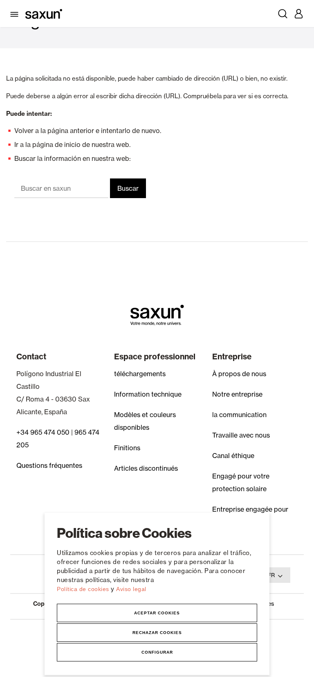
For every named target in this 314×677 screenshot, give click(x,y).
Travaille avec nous (241, 435)
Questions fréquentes (49, 465)
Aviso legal (131, 589)
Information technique (148, 394)
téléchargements (140, 374)
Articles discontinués (146, 468)
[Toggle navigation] (15, 13)
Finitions (127, 448)
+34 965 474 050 (43, 432)
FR (271, 575)
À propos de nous (239, 374)
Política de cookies (84, 589)
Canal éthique (233, 455)
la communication (239, 415)
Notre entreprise (237, 394)
